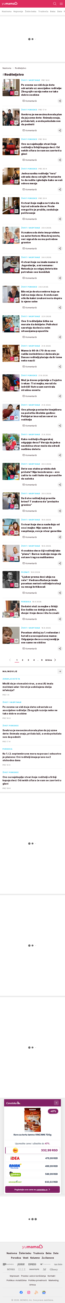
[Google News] (44, 1292)
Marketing (54, 1280)
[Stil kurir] (44, 1269)
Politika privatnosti (37, 1280)
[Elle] (22, 1269)
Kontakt (51, 1276)
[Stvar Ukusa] (45, 1264)
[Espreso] (32, 1264)
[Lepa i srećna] (58, 1264)
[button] (29, 100)
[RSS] (36, 1292)
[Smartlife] (34, 1269)
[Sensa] (11, 1269)
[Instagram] (29, 1292)
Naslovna (7, 68)
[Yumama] (9, 4)
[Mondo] (8, 1264)
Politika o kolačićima (17, 1280)
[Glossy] (54, 1269)
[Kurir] (21, 1264)
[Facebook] (21, 1292)
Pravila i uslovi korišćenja (33, 1276)
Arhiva (48, 660)
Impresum (14, 1276)
